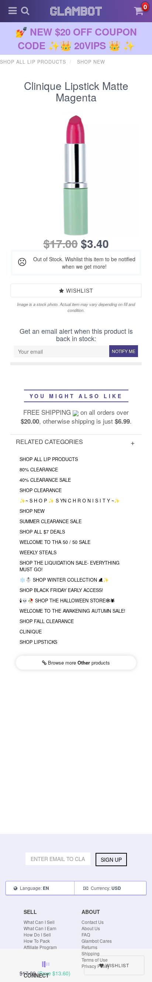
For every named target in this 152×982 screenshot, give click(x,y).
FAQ (86, 934)
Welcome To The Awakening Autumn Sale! (72, 611)
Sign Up (111, 859)
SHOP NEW (32, 511)
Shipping (91, 953)
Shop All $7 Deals (42, 531)
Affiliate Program (40, 947)
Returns (89, 947)
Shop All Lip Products (49, 459)
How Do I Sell (37, 934)
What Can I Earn (40, 928)
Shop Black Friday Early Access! (61, 590)
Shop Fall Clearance (47, 621)
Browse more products (78, 662)
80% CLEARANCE (39, 469)
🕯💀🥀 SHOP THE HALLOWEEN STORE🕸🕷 (67, 600)
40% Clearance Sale (45, 480)
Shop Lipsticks (38, 642)
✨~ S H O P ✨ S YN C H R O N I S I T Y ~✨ (70, 500)
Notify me (123, 351)
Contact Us (93, 922)
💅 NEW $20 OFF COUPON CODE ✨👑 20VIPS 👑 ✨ (76, 38)
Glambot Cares (97, 941)
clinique (31, 631)
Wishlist (78, 290)
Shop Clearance (41, 490)
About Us (91, 928)
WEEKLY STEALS (38, 552)
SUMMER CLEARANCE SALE (51, 521)
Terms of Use (95, 959)
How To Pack (37, 941)
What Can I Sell (39, 922)
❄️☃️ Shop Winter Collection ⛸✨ (64, 579)
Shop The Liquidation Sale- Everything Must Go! (70, 566)
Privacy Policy (96, 966)
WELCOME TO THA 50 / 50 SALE (55, 542)
